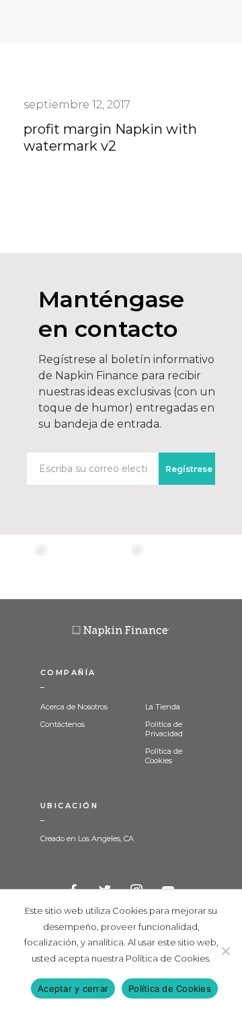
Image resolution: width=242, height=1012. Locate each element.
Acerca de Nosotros (74, 706)
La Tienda (162, 706)
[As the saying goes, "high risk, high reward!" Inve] (72, 567)
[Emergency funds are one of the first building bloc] (169, 567)
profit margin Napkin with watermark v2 (110, 137)
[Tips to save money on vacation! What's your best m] (121, 567)
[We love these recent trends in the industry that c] (24, 567)
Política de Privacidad (164, 728)
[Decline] (225, 951)
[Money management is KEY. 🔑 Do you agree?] (218, 567)
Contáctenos (62, 724)
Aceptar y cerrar (73, 988)
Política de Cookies (163, 755)
